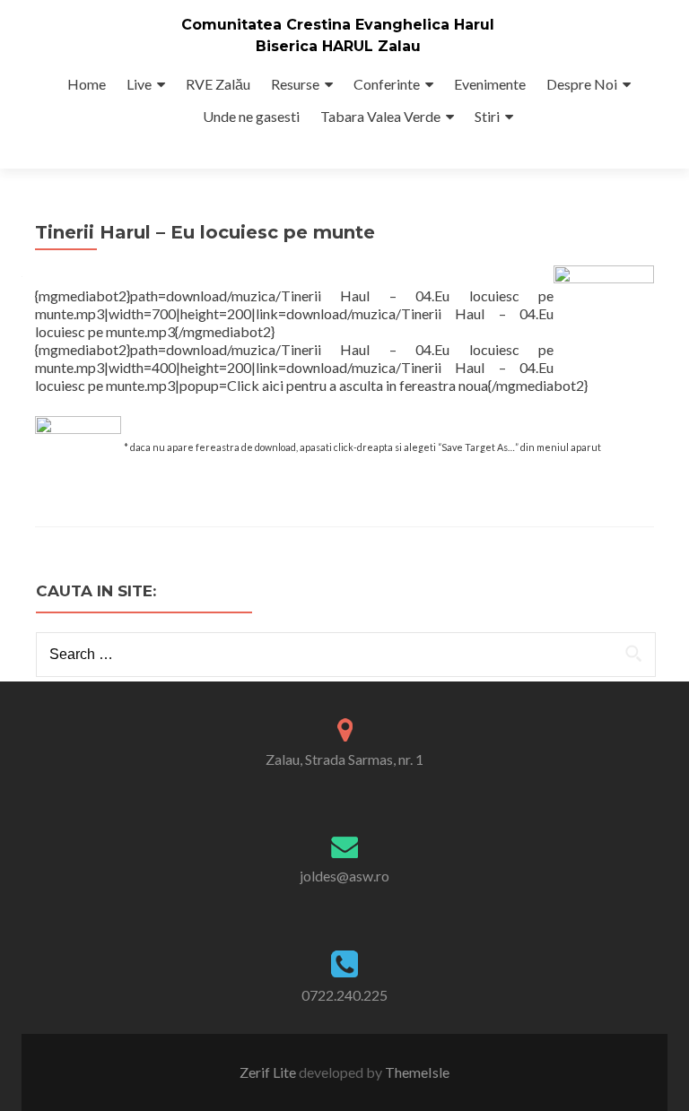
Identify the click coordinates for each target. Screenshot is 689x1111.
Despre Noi (581, 83)
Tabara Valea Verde (380, 116)
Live (139, 83)
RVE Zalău (218, 83)
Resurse (295, 83)
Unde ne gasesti (251, 116)
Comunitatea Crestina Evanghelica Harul (337, 24)
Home (86, 83)
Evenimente (490, 83)
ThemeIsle (417, 1072)
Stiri (487, 116)
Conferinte (386, 83)
